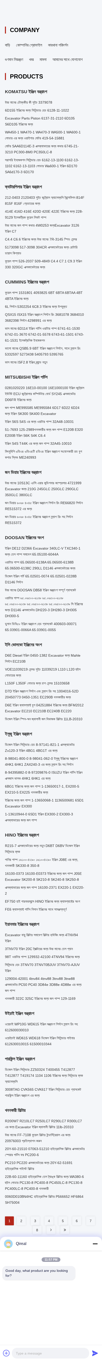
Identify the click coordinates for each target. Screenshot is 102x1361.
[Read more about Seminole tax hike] (51, 1229)
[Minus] (95, 1244)
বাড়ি (7, 45)
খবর (31, 59)
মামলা (43, 59)
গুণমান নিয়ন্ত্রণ (14, 59)
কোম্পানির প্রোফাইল (29, 45)
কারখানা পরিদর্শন (58, 45)
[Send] (95, 1353)
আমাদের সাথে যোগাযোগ (67, 59)
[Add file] (6, 1353)
